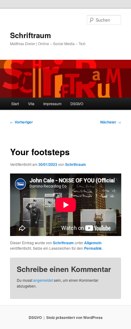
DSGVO (76, 103)
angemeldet (43, 280)
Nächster (110, 122)
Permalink (93, 248)
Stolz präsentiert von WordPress (74, 317)
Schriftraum (30, 35)
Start (15, 103)
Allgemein (92, 242)
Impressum (52, 103)
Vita (31, 103)
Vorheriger (21, 122)
